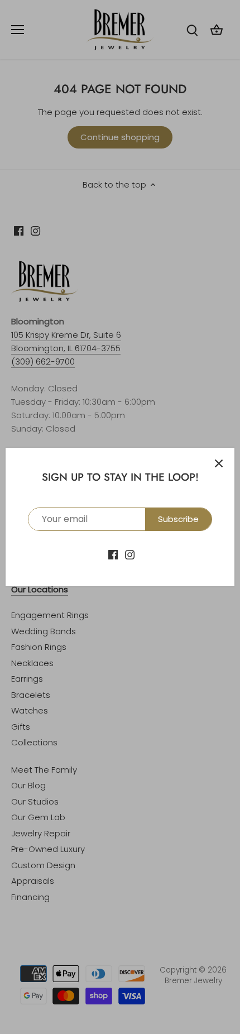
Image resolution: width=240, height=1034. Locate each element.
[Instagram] (130, 553)
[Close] (219, 463)
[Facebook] (113, 553)
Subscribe (178, 519)
